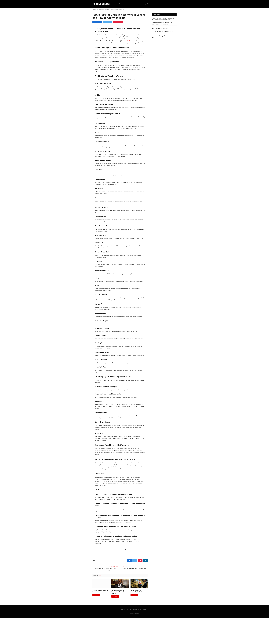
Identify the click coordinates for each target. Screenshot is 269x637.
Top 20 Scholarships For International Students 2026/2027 (117, 592)
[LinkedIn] (87, 36)
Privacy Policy (145, 4)
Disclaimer (137, 4)
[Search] (176, 3)
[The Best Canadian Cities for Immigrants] (101, 583)
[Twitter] (87, 33)
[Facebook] (87, 29)
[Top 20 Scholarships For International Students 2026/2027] (120, 583)
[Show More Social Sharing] (124, 22)
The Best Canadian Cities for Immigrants (100, 591)
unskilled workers (129, 41)
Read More (96, 595)
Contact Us (128, 4)
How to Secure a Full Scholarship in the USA (137, 591)
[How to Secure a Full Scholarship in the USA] (139, 583)
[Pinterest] (87, 40)
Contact (129, 609)
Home (114, 4)
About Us (121, 4)
